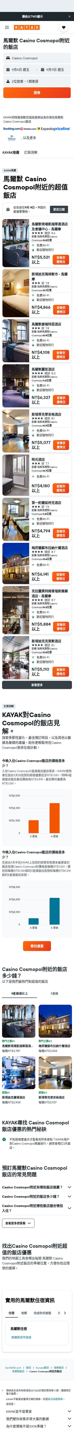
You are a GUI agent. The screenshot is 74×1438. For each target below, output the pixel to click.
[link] (37, 946)
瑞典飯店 (59, 1367)
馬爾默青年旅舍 (21, 1337)
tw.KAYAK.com (13, 1367)
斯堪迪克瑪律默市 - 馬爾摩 (50, 276)
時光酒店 (38, 459)
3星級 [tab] (54, 993)
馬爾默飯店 (18, 1371)
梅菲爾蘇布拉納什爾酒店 (50, 548)
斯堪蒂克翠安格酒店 (46, 414)
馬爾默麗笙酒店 (43, 369)
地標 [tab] (24, 1313)
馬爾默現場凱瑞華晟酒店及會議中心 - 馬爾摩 (50, 226)
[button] (69, 16)
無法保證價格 (55, 1399)
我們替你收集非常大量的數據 (27, 1419)
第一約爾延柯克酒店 (46, 503)
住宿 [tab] (12, 1313)
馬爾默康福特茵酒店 (46, 324)
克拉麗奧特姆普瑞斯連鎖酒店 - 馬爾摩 (50, 593)
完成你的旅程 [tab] (42, 1313)
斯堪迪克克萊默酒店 (46, 641)
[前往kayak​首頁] (27, 27)
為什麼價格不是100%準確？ (26, 1426)
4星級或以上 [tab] (19, 993)
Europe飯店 (42, 1367)
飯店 (28, 1367)
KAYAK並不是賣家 (19, 1411)
